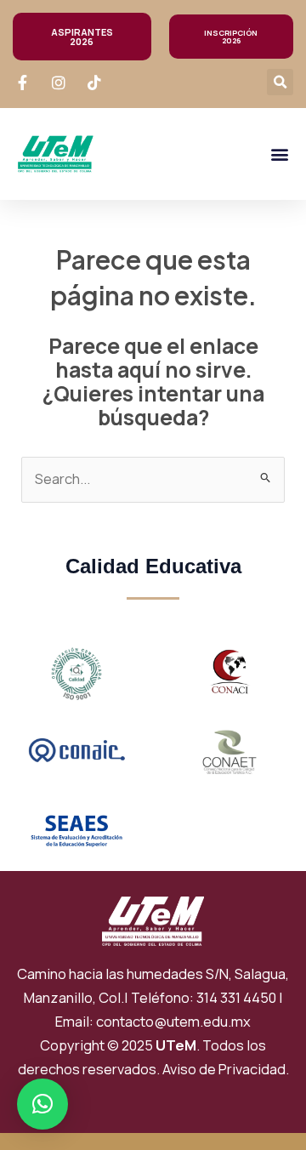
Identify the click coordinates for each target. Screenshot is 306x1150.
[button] (280, 82)
